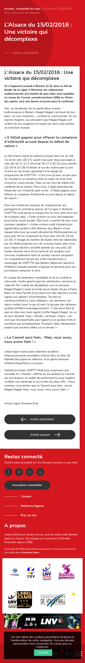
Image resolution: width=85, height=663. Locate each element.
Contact (26, 496)
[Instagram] (30, 472)
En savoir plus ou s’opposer (54, 645)
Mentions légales (32, 506)
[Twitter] (19, 472)
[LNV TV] (42, 621)
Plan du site (29, 515)
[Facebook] (8, 472)
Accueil (9, 9)
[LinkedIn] (40, 472)
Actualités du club (28, 9)
